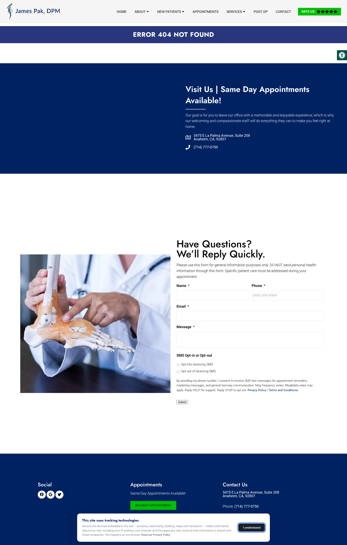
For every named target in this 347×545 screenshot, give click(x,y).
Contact (283, 12)
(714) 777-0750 (206, 147)
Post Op (261, 12)
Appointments (205, 12)
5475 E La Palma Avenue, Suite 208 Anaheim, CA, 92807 (222, 137)
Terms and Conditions (283, 390)
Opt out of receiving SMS (198, 371)
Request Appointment (153, 505)
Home (122, 12)
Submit (182, 402)
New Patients (169, 12)
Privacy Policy (257, 390)
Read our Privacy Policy (155, 534)
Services (234, 12)
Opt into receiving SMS (197, 364)
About (140, 12)
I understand (251, 527)
